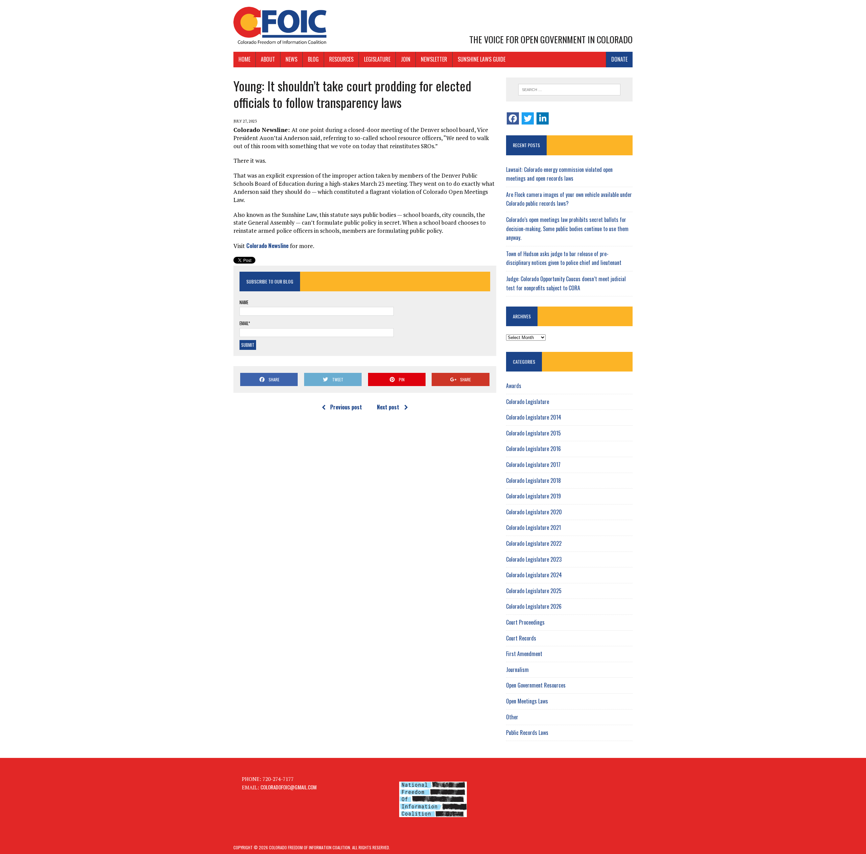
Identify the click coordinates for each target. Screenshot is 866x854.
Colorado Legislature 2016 (533, 449)
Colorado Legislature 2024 (534, 575)
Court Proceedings (525, 622)
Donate (619, 59)
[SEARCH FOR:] (569, 89)
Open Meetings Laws (527, 701)
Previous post (346, 407)
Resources (341, 59)
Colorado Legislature (527, 402)
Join (405, 59)
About (268, 59)
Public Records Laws (527, 732)
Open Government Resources (536, 685)
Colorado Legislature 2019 (533, 496)
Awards (513, 386)
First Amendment (524, 654)
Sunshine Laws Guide (481, 59)
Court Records (521, 638)
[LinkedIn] (543, 118)
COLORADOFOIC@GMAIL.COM (288, 787)
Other (512, 717)
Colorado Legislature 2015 (533, 433)
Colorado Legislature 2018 (533, 480)
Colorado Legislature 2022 (534, 543)
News (291, 59)
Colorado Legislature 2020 (534, 512)
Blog (313, 59)
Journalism (517, 670)
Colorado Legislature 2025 (534, 591)
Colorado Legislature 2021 (533, 527)
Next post (388, 407)
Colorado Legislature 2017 (533, 464)
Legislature (377, 59)
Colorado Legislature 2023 (534, 559)
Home (244, 59)
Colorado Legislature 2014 (533, 417)
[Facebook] (513, 118)
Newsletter (434, 59)
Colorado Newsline (267, 245)
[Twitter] (528, 118)
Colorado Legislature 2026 (534, 606)
